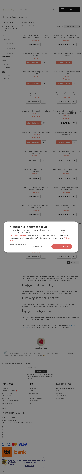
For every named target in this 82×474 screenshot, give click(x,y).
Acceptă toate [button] (61, 246)
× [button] (74, 224)
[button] (34, 246)
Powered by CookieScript (18, 244)
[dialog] (41, 237)
